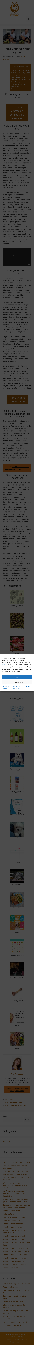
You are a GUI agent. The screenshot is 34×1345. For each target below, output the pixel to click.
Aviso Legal (28, 687)
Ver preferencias (17, 682)
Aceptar (17, 677)
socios (4, 665)
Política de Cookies (5, 687)
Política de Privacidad (16, 687)
